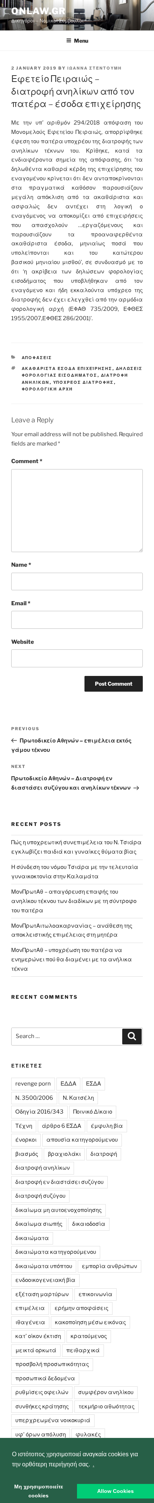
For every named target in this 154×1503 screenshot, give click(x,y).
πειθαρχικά (83, 1350)
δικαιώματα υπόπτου (43, 1266)
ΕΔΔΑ (68, 1083)
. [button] (93, 1464)
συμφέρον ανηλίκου (105, 1392)
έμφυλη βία (107, 1126)
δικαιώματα (32, 1238)
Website (22, 642)
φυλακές (88, 1434)
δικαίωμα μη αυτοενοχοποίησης (58, 1210)
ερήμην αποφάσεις (81, 1308)
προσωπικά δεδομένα (45, 1378)
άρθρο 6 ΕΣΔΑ (61, 1126)
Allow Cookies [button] (115, 1491)
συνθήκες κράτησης (42, 1406)
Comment (26, 461)
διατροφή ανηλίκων (42, 1167)
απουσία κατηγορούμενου (82, 1139)
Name (21, 564)
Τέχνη (23, 1126)
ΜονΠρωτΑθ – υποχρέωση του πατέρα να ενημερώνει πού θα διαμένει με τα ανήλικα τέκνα (71, 959)
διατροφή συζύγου (40, 1196)
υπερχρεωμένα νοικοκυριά (52, 1420)
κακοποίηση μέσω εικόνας (90, 1322)
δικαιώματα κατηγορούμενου (55, 1252)
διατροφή (103, 1154)
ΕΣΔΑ (93, 1083)
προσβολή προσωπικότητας (52, 1364)
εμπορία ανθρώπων (109, 1266)
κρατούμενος (89, 1336)
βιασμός (26, 1154)
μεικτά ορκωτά (35, 1350)
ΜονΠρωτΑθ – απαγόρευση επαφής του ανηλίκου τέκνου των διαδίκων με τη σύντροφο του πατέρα (73, 901)
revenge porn (33, 1083)
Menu (81, 40)
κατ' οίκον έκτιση (38, 1336)
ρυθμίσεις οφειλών (41, 1392)
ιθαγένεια (30, 1322)
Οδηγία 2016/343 (39, 1111)
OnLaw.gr (38, 11)
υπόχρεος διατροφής (83, 382)
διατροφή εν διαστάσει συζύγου (59, 1182)
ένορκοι (26, 1139)
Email (20, 603)
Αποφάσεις (37, 357)
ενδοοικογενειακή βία (45, 1280)
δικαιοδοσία (88, 1224)
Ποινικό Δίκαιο (92, 1111)
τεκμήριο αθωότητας (106, 1406)
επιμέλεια (30, 1308)
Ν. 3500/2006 (34, 1098)
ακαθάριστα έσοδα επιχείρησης (67, 368)
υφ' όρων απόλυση (40, 1434)
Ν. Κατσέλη (78, 1098)
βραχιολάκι (64, 1154)
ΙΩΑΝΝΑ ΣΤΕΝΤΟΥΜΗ (94, 68)
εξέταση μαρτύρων (42, 1294)
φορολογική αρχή (47, 389)
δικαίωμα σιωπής (38, 1224)
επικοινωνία (95, 1294)
